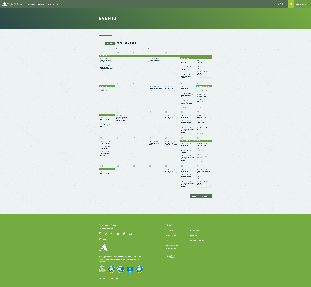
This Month (110, 43)
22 (198, 138)
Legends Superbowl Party (106, 125)
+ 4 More (200, 107)
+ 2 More (200, 79)
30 (166, 53)
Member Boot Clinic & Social (155, 89)
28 (134, 53)
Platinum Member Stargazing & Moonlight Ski (122, 119)
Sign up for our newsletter (106, 228)
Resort (23, 4)
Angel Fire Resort (10, 4)
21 (182, 138)
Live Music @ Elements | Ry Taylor (171, 89)
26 (101, 53)
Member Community (171, 248)
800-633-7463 (108, 239)
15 (198, 112)
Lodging (41, 4)
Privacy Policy (193, 238)
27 (117, 53)
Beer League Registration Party (186, 102)
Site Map (192, 228)
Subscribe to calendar (200, 196)
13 (166, 112)
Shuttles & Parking (171, 235)
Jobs (167, 228)
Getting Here (169, 230)
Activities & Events (54, 4)
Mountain (31, 4)
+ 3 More (200, 161)
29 (150, 53)
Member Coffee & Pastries (105, 61)
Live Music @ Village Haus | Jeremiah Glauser (187, 76)
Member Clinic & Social (153, 143)
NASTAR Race (201, 63)
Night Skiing (184, 63)
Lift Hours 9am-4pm (195, 233)
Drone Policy (193, 235)
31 (182, 53)
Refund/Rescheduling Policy (197, 240)
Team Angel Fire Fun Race (203, 172)
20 (166, 138)
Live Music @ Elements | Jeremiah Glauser (106, 68)
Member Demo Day (203, 91)
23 (101, 166)
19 (150, 138)
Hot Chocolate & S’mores (186, 68)
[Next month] (103, 43)
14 (182, 112)
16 (101, 138)
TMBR (120, 278)
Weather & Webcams (171, 233)
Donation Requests (195, 230)
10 (117, 112)
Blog (167, 240)
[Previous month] (100, 43)
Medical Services (170, 238)
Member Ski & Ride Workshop (154, 61)
